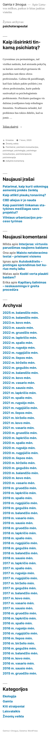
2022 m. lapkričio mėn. (20, 338)
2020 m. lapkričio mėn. (20, 438)
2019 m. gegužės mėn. (20, 508)
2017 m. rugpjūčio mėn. (20, 578)
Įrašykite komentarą (15, 161)
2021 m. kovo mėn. (17, 423)
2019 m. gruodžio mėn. (20, 488)
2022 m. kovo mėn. (17, 378)
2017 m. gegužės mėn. (19, 588)
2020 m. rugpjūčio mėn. (20, 453)
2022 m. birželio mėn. (19, 363)
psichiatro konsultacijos (27, 147)
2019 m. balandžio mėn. (20, 513)
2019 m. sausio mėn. (18, 523)
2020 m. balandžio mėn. (21, 473)
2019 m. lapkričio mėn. (20, 493)
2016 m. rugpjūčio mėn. (20, 633)
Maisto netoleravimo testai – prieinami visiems (25, 254)
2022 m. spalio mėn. (18, 343)
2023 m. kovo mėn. (17, 322)
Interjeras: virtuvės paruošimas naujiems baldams (25, 246)
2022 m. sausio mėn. (18, 388)
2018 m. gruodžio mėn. (20, 528)
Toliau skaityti (12, 126)
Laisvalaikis (11, 711)
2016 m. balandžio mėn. (20, 653)
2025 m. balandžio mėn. (21, 313)
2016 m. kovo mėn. (17, 658)
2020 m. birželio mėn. (19, 463)
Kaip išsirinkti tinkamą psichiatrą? (21, 44)
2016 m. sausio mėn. (18, 668)
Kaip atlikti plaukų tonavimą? (24, 195)
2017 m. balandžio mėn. (20, 593)
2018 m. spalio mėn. (18, 538)
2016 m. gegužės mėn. (20, 648)
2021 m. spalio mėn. (18, 398)
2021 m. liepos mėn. (18, 413)
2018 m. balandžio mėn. (20, 553)
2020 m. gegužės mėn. (20, 468)
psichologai (8, 150)
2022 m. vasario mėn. (19, 383)
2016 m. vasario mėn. (19, 663)
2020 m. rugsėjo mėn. (19, 448)
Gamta (8, 701)
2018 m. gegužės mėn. (20, 548)
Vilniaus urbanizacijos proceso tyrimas (23, 219)
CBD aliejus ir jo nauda (19, 200)
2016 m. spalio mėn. (18, 623)
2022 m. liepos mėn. (18, 358)
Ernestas (10, 140)
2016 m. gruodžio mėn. (20, 613)
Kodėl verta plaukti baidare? (25, 275)
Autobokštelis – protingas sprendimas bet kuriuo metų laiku (25, 265)
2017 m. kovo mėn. (17, 598)
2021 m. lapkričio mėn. (20, 393)
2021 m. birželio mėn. (19, 418)
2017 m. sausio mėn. (18, 608)
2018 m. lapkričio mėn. (20, 533)
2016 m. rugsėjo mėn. (19, 628)
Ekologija (9, 696)
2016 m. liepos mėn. (18, 638)
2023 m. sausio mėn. (18, 328)
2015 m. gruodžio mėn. (20, 673)
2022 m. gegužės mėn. (20, 368)
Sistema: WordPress (28, 731)
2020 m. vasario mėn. (19, 483)
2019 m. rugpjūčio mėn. (20, 503)
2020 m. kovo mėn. (17, 478)
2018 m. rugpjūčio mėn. (20, 543)
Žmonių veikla (12, 143)
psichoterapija (9, 157)
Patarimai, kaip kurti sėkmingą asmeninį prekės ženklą (25, 188)
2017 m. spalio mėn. (17, 568)
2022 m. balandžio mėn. (21, 373)
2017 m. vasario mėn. (18, 603)
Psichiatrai (10, 147)
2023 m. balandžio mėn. (21, 317)
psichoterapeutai (23, 154)
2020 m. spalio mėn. (18, 443)
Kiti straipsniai (14, 706)
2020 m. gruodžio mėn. (20, 433)
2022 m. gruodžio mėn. (20, 332)
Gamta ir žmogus (14, 4)
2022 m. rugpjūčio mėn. (20, 353)
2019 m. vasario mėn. (19, 518)
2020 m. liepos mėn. (18, 458)
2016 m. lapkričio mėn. (20, 618)
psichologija (19, 150)
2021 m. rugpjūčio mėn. (20, 408)
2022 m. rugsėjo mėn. (19, 347)
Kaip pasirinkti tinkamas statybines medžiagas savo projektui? (24, 208)
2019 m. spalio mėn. (18, 498)
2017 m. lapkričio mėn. (19, 563)
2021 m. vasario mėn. (19, 428)
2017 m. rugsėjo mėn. (19, 573)
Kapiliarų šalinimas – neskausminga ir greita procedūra (24, 286)
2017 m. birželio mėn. (19, 583)
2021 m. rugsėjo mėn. (19, 403)
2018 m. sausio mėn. (18, 558)
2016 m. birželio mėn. (19, 643)
